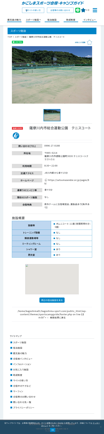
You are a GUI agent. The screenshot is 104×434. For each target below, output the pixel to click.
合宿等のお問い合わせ (60, 10)
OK (52, 430)
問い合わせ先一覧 (22, 402)
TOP (10, 36)
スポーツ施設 (32, 19)
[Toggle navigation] (94, 10)
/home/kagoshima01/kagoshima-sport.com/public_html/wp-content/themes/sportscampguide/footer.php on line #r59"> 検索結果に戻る (52, 314)
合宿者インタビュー (23, 358)
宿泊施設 (52, 19)
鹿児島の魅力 (14, 19)
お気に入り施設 (21, 369)
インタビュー (89, 19)
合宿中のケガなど (22, 385)
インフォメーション (22, 364)
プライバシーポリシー (24, 407)
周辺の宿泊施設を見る (52, 300)
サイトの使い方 (34, 10)
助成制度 (70, 19)
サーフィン (18, 391)
